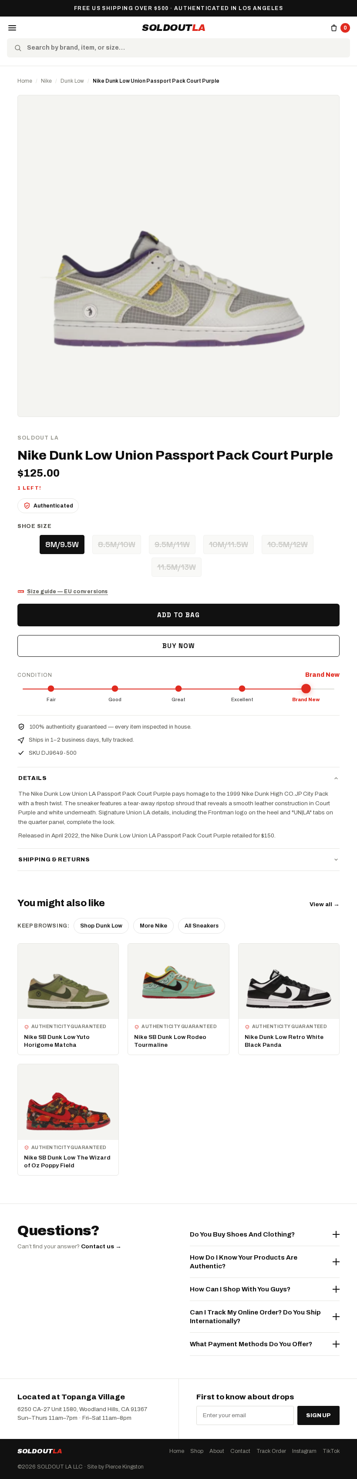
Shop (196, 1451)
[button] (12, 28)
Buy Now (178, 646)
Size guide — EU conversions (67, 591)
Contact (240, 1451)
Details (32, 778)
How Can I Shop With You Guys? (240, 1289)
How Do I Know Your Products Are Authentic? (243, 1262)
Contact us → (101, 1246)
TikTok (331, 1451)
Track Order (271, 1451)
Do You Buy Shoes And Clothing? (242, 1234)
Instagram (304, 1451)
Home (24, 81)
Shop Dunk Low (101, 926)
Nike (46, 81)
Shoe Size (34, 526)
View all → (325, 904)
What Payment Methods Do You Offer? (251, 1344)
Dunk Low (72, 81)
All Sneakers (202, 926)
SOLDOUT (173, 28)
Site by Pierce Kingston (115, 1467)
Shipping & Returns (54, 860)
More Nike (153, 926)
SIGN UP (318, 1415)
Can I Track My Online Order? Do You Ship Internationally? (255, 1316)
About (216, 1451)
